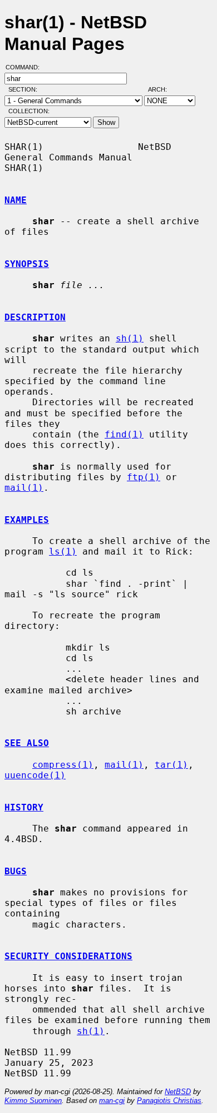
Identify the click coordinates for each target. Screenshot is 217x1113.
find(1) (124, 434)
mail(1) (23, 487)
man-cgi (112, 1100)
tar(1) (171, 764)
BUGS (15, 871)
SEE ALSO (26, 743)
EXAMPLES (26, 520)
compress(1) (62, 764)
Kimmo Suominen (33, 1100)
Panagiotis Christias (169, 1100)
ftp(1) (143, 477)
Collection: (29, 111)
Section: (25, 89)
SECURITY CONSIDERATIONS (68, 956)
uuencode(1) (35, 775)
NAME (15, 200)
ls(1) (63, 551)
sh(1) (130, 338)
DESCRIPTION (35, 317)
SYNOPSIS (26, 264)
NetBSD (178, 1091)
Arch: (162, 89)
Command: (26, 67)
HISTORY (23, 807)
